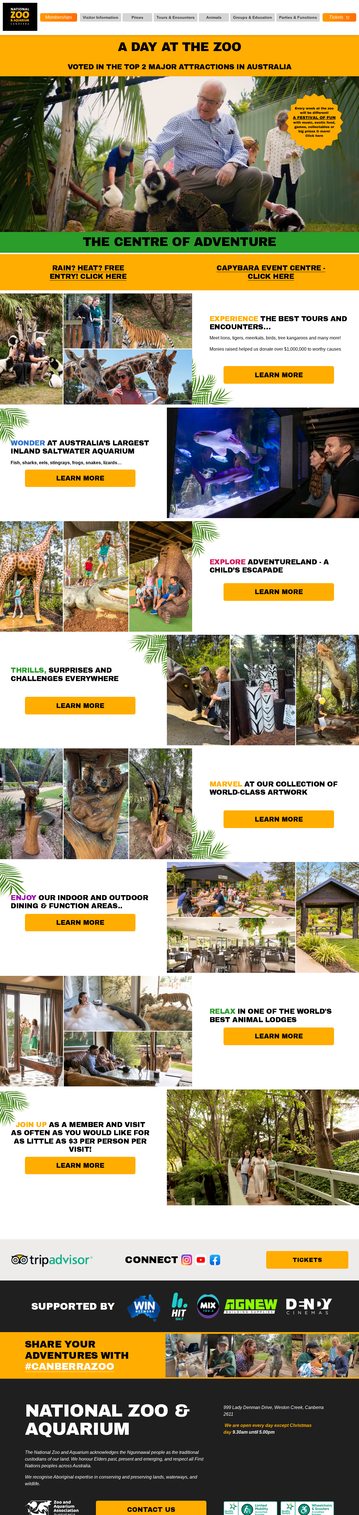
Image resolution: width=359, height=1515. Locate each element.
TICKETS (307, 1260)
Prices (137, 17)
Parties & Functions (298, 17)
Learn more (279, 375)
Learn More (80, 705)
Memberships (58, 17)
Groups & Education (252, 17)
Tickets (336, 17)
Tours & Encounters (176, 17)
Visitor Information (100, 17)
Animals (214, 17)
